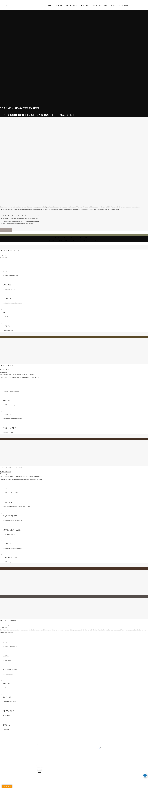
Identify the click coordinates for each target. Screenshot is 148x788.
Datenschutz (39, 766)
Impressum (40, 767)
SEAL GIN (5, 5)
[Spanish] (101, 744)
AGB (40, 771)
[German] (98, 744)
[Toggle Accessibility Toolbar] (145, 775)
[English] (94, 744)
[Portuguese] (99, 744)
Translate (104, 748)
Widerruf (39, 769)
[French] (96, 744)
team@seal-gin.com (40, 744)
